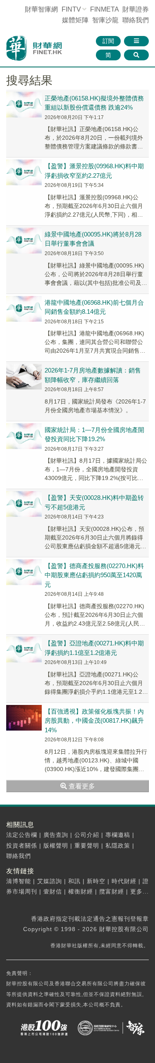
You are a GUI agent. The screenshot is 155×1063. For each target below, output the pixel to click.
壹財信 (52, 891)
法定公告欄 (21, 834)
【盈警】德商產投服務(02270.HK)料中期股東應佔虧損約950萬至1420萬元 (94, 575)
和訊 (74, 881)
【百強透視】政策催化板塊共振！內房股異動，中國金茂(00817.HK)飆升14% (94, 720)
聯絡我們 (135, 20)
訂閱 (108, 41)
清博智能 (18, 881)
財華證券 (135, 9)
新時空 (96, 881)
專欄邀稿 (117, 834)
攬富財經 (111, 891)
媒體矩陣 (75, 20)
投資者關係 (21, 845)
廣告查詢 (55, 834)
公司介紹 (86, 834)
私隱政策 (117, 845)
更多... (139, 891)
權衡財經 (80, 891)
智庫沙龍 (105, 20)
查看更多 (81, 786)
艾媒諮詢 (49, 881)
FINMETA (104, 9)
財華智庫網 (41, 9)
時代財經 (124, 881)
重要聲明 (86, 845)
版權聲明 (55, 845)
